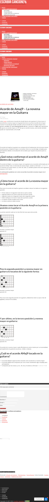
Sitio (1, 405)
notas (4, 121)
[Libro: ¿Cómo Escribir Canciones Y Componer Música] (24, 101)
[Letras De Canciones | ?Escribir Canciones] (13, 3)
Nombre (3, 399)
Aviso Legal (5, 489)
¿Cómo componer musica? (9, 33)
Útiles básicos (8, 12)
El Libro (4, 492)
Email (2, 402)
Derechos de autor (9, 15)
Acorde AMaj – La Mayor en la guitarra (10, 411)
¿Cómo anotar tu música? (11, 13)
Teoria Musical (30, 475)
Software (6, 10)
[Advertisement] (17, 7)
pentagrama (3, 173)
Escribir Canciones (19, 501)
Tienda (4, 18)
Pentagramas (22, 475)
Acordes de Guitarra (6, 104)
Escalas (46, 475)
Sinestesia (8, 476)
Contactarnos (5, 488)
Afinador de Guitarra (11, 475)
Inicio (3, 31)
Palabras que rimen (16, 476)
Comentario (3, 397)
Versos (2, 476)
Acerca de (4, 490)
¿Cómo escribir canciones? (9, 16)
